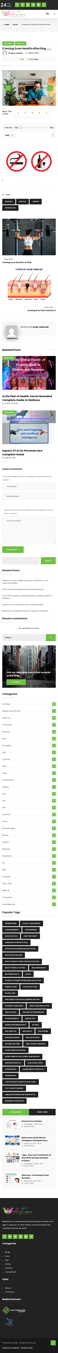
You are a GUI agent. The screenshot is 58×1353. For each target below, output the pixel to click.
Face (4, 738)
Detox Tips (8, 358)
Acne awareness (12, 930)
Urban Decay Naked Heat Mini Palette (20, 1095)
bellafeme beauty (39, 968)
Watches (6, 849)
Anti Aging (6, 745)
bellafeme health (12, 974)
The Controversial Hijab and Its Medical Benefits (23, 589)
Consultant (9, 412)
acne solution (11, 936)
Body (4, 766)
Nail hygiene (43, 1031)
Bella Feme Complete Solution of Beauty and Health (25, 611)
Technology (10, 208)
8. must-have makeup (31, 923)
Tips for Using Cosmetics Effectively (20, 1082)
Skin (4, 807)
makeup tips (30, 1018)
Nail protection (32, 1037)
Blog (15, 24)
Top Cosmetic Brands (14, 1088)
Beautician (7, 856)
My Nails (35, 1025)
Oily (3, 752)
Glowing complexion (14, 1006)
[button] (6, 101)
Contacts (9, 1292)
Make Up (5, 890)
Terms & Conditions (11, 1348)
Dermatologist (8, 828)
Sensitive (6, 814)
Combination (8, 780)
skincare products (13, 1063)
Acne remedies (31, 930)
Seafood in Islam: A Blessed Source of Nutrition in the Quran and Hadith (25, 581)
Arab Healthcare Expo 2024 (16, 942)
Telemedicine (10, 1075)
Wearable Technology (14, 1101)
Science (35, 201)
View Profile (12, 338)
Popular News (16, 1112)
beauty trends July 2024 (15, 968)
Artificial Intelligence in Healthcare (20, 949)
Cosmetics (7, 725)
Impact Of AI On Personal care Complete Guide (22, 452)
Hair (3, 800)
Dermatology (11, 987)
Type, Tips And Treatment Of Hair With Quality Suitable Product (36, 1158)
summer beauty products (33, 1069)
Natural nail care (12, 1044)
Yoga (4, 773)
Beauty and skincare (13, 955)
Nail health (27, 1031)
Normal (5, 835)
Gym (4, 794)
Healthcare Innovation (39, 1006)
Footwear (6, 876)
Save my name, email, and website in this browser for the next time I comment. (28, 511)
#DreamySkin (10, 923)
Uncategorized (8, 904)
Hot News (8, 43)
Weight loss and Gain (11, 711)
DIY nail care (10, 993)
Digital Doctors (30, 987)
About (8, 1288)
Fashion (5, 842)
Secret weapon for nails (15, 1050)
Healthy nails (10, 1012)
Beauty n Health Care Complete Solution (22, 961)
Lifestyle (22, 201)
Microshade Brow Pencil (15, 1025)
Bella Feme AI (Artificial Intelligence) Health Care (34, 1139)
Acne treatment (30, 936)
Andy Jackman (41, 327)
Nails (4, 870)
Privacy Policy (27, 1348)
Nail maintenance (12, 1037)
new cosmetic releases (35, 1044)
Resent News (42, 1112)
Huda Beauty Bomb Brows (33, 1012)
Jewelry (5, 787)
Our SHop (16, 682)
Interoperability (12, 1018)
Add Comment (11, 549)
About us (20, 43)
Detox (4, 821)
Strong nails (10, 1069)
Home (6, 24)
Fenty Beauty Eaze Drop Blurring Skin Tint (22, 999)
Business (9, 201)
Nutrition (6, 731)
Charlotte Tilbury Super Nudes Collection (23, 980)
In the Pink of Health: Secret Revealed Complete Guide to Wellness (27, 398)
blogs (28, 974)
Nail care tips (10, 1031)
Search (48, 561)
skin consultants (35, 1063)
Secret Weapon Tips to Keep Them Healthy (22, 1056)
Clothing (6, 759)
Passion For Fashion (32, 1121)
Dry (3, 863)
